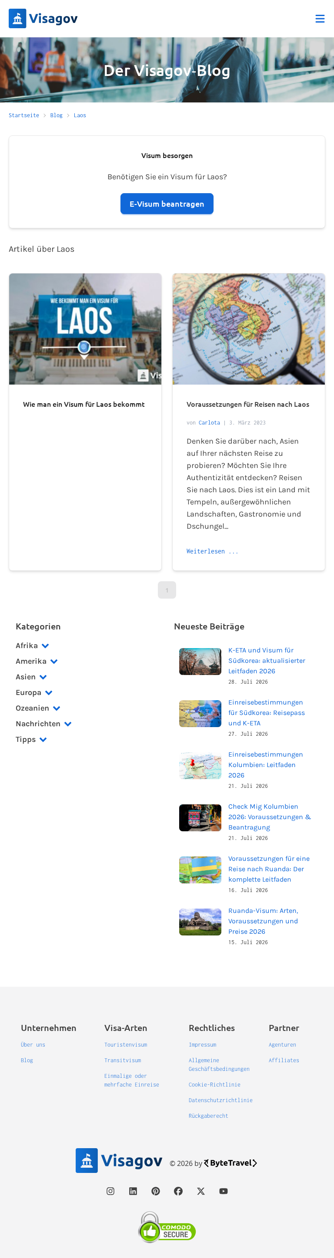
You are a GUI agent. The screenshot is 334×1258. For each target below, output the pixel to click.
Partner (284, 1027)
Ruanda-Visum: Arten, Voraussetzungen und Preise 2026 (263, 920)
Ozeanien (32, 708)
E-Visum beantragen (167, 203)
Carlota (209, 422)
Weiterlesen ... (213, 551)
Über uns (33, 1044)
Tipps (26, 739)
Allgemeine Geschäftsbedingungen (219, 1064)
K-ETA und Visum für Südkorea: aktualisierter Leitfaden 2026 (266, 660)
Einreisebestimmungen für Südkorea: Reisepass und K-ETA (266, 712)
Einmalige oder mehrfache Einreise (131, 1080)
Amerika (31, 661)
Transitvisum (122, 1060)
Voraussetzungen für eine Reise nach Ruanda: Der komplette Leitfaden (269, 868)
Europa (28, 692)
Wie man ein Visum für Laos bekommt (84, 403)
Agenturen (282, 1044)
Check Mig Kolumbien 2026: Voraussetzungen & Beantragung (269, 816)
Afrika (27, 645)
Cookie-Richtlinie (214, 1084)
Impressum (202, 1044)
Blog (27, 1060)
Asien (26, 677)
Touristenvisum (125, 1044)
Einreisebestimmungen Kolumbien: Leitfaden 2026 (265, 764)
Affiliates (284, 1060)
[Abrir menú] (320, 18)
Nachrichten (38, 723)
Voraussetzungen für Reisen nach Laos (248, 403)
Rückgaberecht (208, 1116)
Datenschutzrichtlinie (221, 1100)
